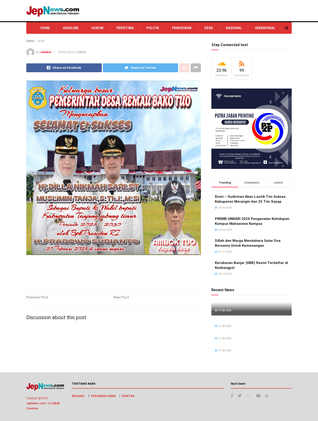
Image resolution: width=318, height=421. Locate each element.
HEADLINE (70, 28)
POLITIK (152, 28)
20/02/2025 (65, 52)
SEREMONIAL (265, 28)
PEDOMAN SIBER (103, 396)
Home (30, 41)
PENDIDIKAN (181, 28)
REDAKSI (78, 396)
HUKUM (97, 28)
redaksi (45, 52)
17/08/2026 (224, 310)
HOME (45, 28)
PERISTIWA (125, 28)
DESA (208, 28)
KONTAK (128, 396)
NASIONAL (234, 28)
